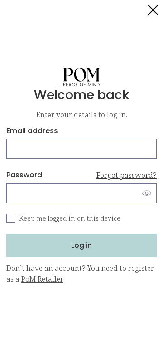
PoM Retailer (42, 279)
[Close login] (153, 10)
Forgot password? (126, 175)
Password (81, 175)
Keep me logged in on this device (69, 218)
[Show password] (147, 193)
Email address (32, 130)
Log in (81, 245)
